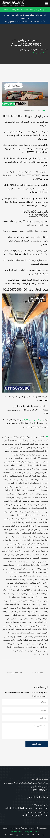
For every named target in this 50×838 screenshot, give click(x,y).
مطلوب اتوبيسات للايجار (15, 647)
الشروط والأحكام (18, 831)
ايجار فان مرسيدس (27, 544)
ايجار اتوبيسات (17, 508)
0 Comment (27, 110)
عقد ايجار (19, 633)
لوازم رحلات (16, 640)
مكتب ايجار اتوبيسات (19, 651)
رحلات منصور (32, 615)
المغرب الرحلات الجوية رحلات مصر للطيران (31, 490)
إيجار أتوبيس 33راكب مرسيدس (35, 451)
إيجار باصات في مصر (14, 451)
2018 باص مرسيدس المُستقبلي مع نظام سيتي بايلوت (23, 437)
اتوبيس (45, 455)
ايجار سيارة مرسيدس (21, 540)
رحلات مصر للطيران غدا (17, 611)
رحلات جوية (19, 601)
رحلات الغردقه (33, 597)
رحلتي (38, 619)
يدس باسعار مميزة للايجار (33, 419)
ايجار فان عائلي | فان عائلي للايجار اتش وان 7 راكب (26, 808)
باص (37, 551)
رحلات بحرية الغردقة (33, 601)
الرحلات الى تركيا (41, 487)
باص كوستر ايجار (27, 554)
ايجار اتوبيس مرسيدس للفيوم (15, 504)
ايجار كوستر (14, 544)
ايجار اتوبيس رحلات (40, 804)
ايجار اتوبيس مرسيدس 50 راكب (26, 501)
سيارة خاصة (11, 622)
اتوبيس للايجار (36, 455)
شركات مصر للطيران (39, 626)
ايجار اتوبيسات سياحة (31, 519)
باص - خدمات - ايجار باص (24, 551)
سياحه (32, 619)
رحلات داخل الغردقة (18, 604)
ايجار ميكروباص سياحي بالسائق (34, 815)
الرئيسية (44, 49)
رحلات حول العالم (34, 604)
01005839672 (36, 21)
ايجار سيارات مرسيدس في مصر (18, 537)
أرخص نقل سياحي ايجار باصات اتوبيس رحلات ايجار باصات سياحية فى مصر (25, 444)
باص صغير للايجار (41, 554)
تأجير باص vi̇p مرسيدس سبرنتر (35, 569)
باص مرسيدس (13, 554)
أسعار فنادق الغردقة (32, 447)
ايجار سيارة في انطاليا (39, 540)
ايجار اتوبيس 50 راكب (20, 494)
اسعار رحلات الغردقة (32, 469)
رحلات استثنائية (36, 583)
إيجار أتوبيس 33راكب (15, 447)
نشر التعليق (36, 744)
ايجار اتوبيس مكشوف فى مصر (36, 508)
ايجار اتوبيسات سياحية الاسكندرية (35, 522)
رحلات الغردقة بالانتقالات (25, 594)
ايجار (11, 490)
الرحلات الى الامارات (33, 483)
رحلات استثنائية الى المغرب (18, 583)
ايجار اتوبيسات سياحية (13, 519)
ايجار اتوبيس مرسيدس (28, 49)
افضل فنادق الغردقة (33, 476)
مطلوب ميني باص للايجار (38, 651)
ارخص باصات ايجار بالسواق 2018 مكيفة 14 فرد (23, 462)
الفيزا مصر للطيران (12, 487)
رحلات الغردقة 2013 (34, 590)
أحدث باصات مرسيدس (39, 440)
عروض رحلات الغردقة (32, 633)
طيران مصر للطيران (16, 629)
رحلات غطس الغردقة (11, 608)
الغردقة (30, 487)
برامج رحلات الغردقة (12, 565)
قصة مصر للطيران (29, 640)
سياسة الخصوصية (32, 831)
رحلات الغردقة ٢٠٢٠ (17, 590)
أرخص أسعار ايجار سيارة (19, 440)
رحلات (45, 583)
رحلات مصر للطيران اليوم (38, 611)
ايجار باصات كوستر (33, 533)
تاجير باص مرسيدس (26, 572)
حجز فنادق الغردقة (13, 579)
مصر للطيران (31, 647)
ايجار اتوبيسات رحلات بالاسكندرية (22, 512)
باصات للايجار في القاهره (31, 565)
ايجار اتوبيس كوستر (23, 497)
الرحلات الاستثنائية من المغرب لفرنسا (24, 479)
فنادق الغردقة (42, 640)
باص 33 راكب (8, 551)
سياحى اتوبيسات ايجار (20, 619)
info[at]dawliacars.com (14, 21)
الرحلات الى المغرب (16, 483)
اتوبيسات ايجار (26, 458)
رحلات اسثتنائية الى (20, 586)
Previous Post (13, 672)
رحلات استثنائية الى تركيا (38, 586)
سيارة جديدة (21, 622)
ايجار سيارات (38, 537)
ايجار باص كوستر (31, 529)
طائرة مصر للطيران (33, 629)
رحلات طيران (26, 608)
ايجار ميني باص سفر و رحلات (36, 811)
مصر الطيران (21, 643)
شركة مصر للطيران (22, 626)
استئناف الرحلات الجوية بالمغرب (35, 465)
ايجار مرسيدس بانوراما (26, 547)
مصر (29, 643)
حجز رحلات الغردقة (29, 579)
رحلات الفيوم (22, 597)
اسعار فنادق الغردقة (15, 469)
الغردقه (24, 487)
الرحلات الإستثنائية (17, 476)
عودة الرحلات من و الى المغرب (15, 636)
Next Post (38, 672)
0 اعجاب (40, 110)
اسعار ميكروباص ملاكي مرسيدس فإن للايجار (30, 472)
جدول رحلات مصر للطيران (31, 576)
